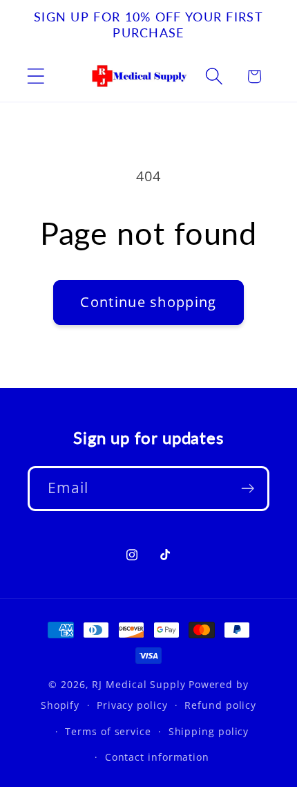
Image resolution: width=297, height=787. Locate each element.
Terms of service (108, 731)
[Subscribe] (247, 488)
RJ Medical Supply (138, 684)
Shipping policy (209, 731)
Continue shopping (148, 302)
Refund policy (220, 705)
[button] (35, 76)
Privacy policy (132, 705)
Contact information (157, 756)
